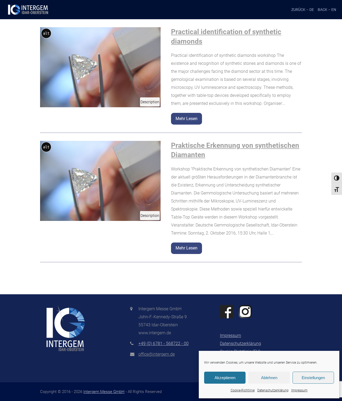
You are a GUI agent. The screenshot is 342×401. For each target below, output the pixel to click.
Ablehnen (269, 377)
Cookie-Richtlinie (243, 390)
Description (150, 103)
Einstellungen (313, 377)
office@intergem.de (156, 354)
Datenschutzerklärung (273, 390)
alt (46, 33)
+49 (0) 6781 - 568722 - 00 (163, 343)
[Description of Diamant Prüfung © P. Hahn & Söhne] (100, 66)
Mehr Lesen (186, 118)
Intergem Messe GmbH (104, 391)
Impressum (299, 390)
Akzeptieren (225, 377)
